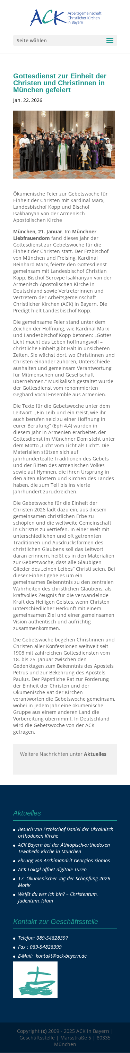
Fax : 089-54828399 (40, 946)
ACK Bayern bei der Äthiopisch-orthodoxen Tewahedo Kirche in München (64, 848)
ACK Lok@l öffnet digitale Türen (52, 869)
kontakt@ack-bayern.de (62, 955)
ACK (56, 100)
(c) (44, 1031)
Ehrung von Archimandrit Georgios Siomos (64, 860)
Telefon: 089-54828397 (43, 937)
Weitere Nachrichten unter (63, 754)
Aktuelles (81, 100)
